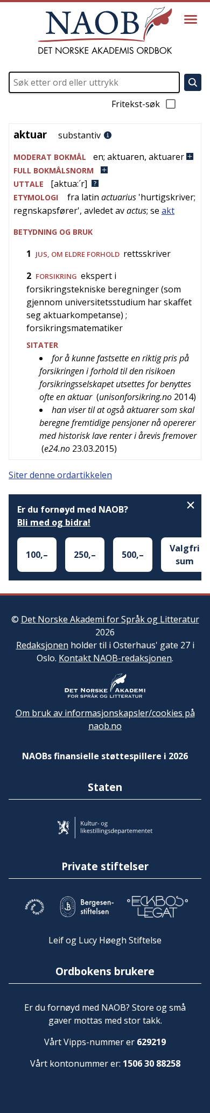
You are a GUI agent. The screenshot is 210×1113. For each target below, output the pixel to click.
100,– (37, 555)
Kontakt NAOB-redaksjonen (115, 658)
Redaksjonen (42, 645)
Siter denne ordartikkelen (60, 475)
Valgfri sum (185, 554)
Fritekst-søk (135, 104)
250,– (85, 555)
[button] (105, 157)
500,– (133, 555)
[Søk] (192, 82)
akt (168, 210)
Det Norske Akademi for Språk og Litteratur (110, 619)
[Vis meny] (191, 19)
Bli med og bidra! (53, 522)
